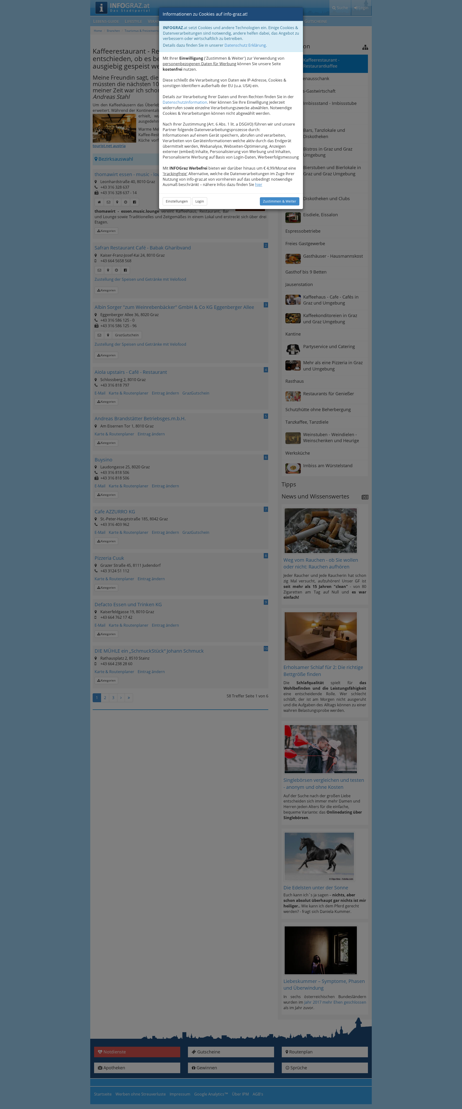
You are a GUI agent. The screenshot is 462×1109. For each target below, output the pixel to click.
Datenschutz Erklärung (245, 45)
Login (199, 201)
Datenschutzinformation (185, 102)
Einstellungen (177, 201)
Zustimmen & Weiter (279, 201)
